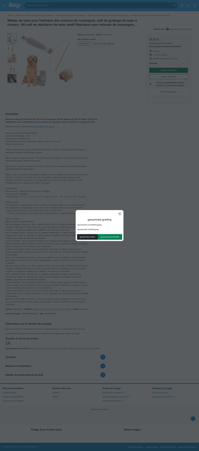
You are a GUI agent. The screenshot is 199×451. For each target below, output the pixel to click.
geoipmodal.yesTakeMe (110, 237)
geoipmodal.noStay (87, 237)
